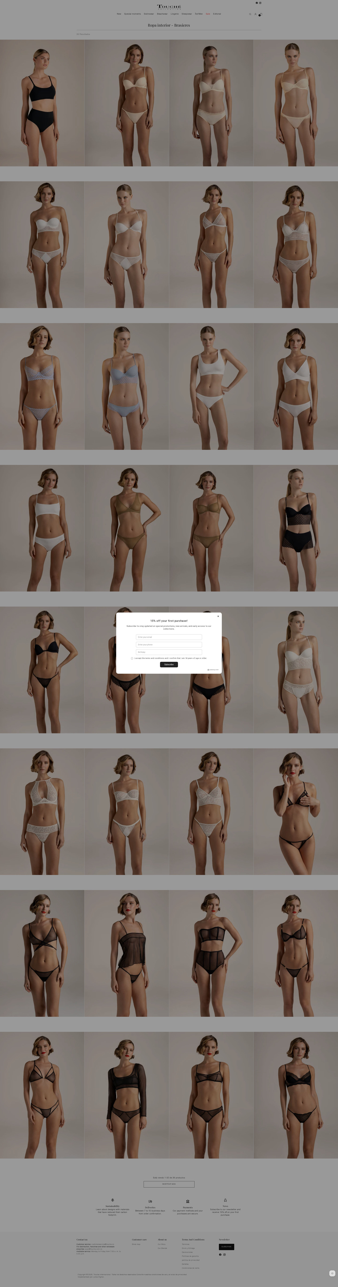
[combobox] (139, 660)
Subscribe (169, 680)
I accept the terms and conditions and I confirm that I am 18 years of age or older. (170, 673)
